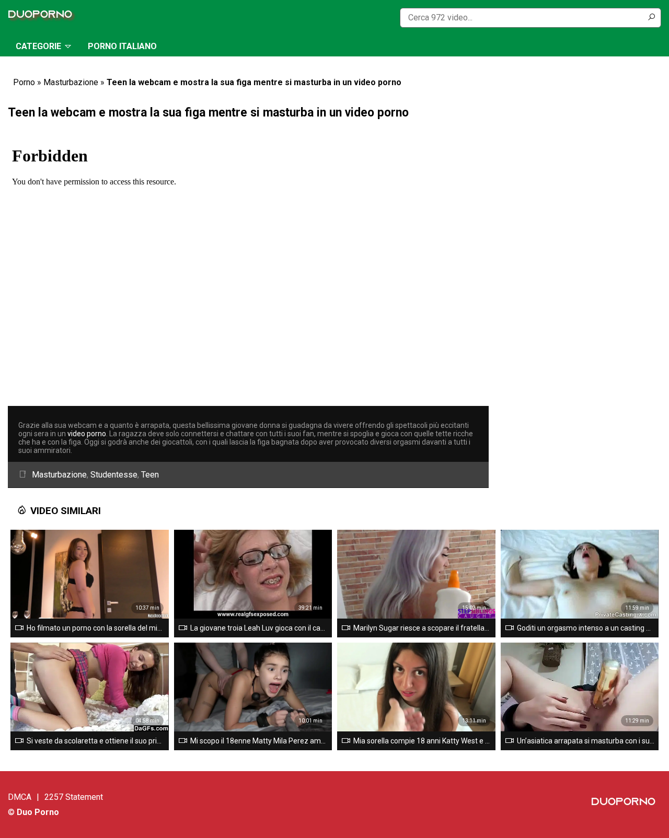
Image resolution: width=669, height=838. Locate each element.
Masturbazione (70, 82)
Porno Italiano (122, 46)
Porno (24, 82)
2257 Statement (73, 797)
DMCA (19, 797)
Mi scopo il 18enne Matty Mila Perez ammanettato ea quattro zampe (259, 741)
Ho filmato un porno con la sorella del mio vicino (96, 628)
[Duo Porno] (43, 17)
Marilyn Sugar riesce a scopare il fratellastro (422, 628)
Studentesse (113, 475)
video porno (86, 433)
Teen (150, 475)
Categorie (38, 46)
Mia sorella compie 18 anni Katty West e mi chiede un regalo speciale (422, 741)
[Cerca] (651, 18)
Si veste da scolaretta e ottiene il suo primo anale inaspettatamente (96, 741)
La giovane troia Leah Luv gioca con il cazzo (259, 628)
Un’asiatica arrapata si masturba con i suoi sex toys (586, 741)
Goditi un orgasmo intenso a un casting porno (586, 628)
